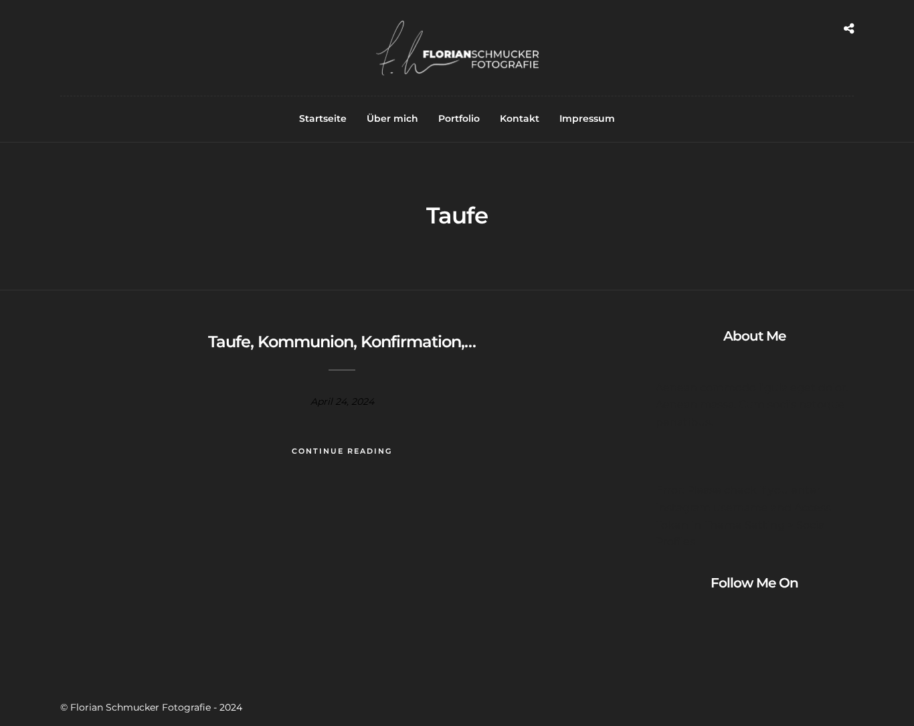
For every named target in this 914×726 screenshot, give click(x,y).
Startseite (323, 118)
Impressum (587, 118)
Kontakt (519, 118)
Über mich (392, 118)
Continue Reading (342, 451)
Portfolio (459, 118)
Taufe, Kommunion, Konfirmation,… (342, 341)
